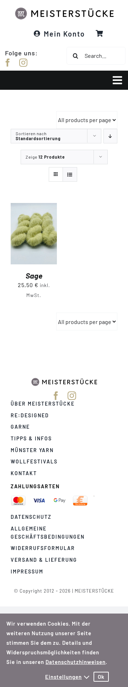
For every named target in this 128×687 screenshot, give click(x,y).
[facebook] (8, 63)
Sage (34, 275)
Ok (101, 677)
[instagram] (23, 63)
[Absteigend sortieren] (110, 136)
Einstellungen (63, 677)
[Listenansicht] (70, 174)
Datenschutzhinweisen (76, 662)
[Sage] (34, 207)
